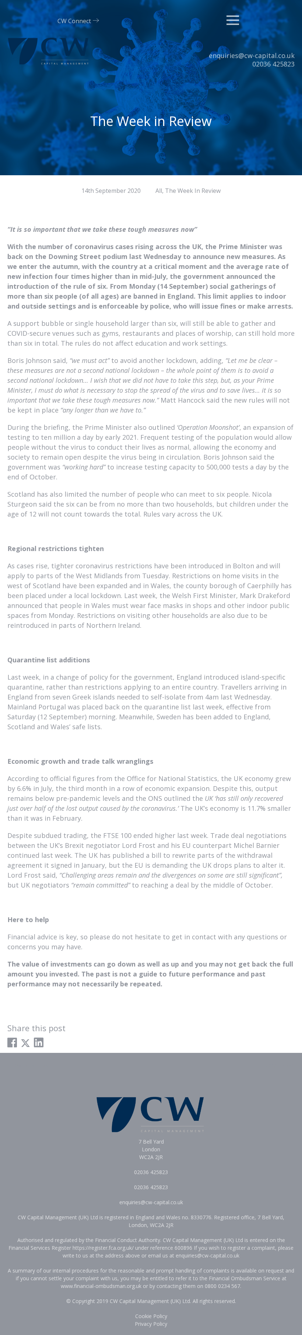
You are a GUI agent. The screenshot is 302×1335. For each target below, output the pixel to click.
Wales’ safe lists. (76, 726)
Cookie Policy (151, 1316)
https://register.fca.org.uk (102, 1247)
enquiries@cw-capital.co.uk (252, 55)
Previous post (29, 1065)
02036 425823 (273, 64)
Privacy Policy (151, 1323)
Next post (279, 1065)
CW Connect (74, 21)
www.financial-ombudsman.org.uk (101, 1285)
